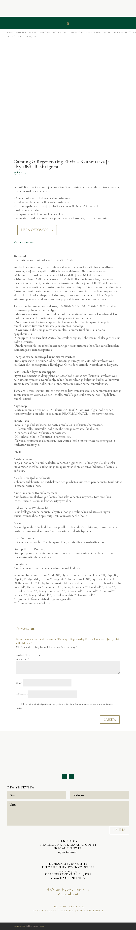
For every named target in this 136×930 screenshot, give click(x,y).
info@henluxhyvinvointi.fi (68, 867)
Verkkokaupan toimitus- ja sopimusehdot (68, 910)
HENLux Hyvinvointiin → (68, 889)
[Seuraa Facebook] (64, 776)
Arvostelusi (22, 659)
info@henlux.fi (68, 848)
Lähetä (110, 720)
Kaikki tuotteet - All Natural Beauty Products (55, 32)
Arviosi (20, 655)
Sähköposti (22, 694)
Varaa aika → (68, 894)
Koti (9, 32)
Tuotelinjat (20, 32)
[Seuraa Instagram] (71, 776)
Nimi (19, 682)
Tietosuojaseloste (68, 906)
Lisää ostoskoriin (37, 230)
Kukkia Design (32, 926)
